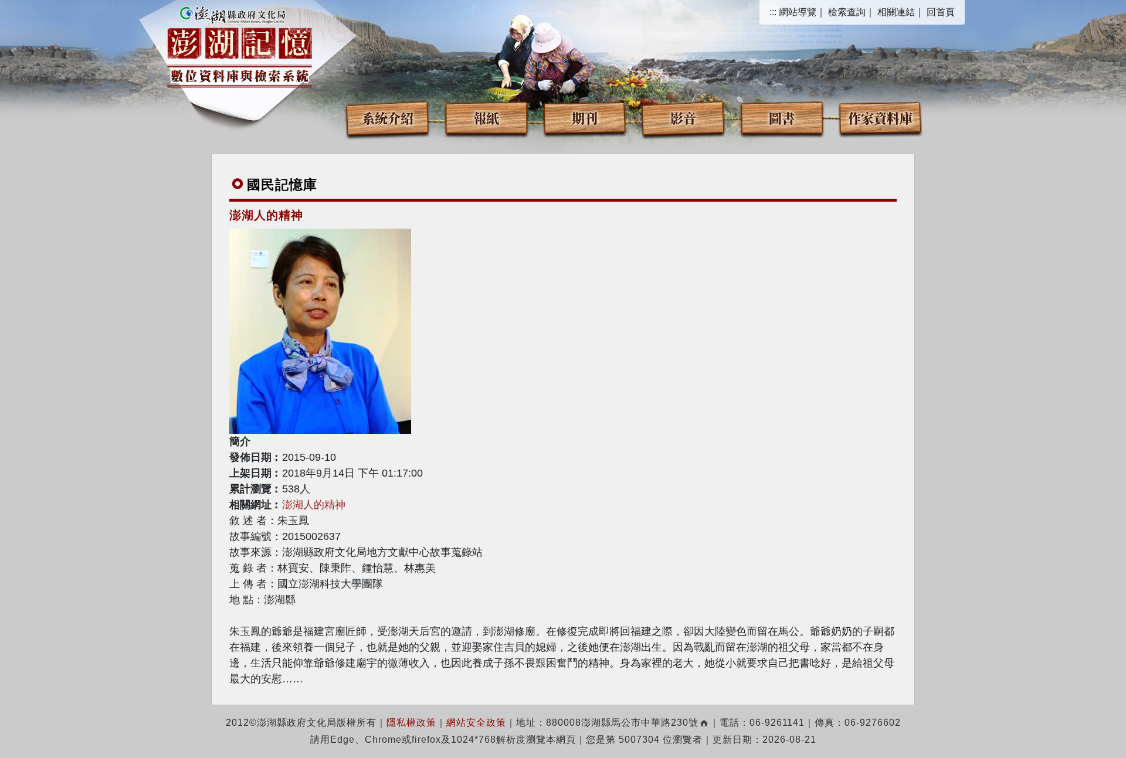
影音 (683, 117)
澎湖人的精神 (313, 505)
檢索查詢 (847, 12)
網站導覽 (797, 12)
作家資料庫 (880, 117)
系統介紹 (387, 117)
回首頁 (941, 12)
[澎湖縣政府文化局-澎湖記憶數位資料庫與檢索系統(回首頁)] (239, 45)
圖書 (782, 117)
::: (772, 12)
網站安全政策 (476, 723)
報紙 (486, 117)
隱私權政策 (411, 723)
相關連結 (896, 12)
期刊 (585, 117)
